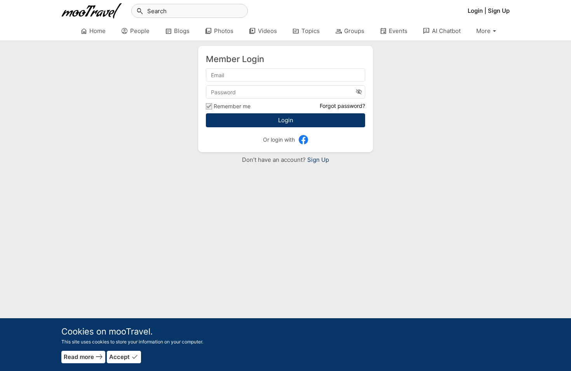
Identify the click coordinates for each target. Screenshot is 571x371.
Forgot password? (342, 105)
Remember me (232, 106)
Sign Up (317, 159)
